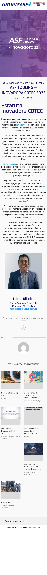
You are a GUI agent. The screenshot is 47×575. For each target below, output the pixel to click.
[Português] (34, 3)
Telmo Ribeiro (9, 164)
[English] (43, 3)
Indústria (39, 83)
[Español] (40, 3)
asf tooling (23, 321)
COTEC (21, 125)
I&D (21, 318)
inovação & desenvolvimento (34, 318)
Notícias (29, 83)
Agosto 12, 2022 (23, 98)
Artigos (19, 83)
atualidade (8, 83)
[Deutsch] (37, 3)
